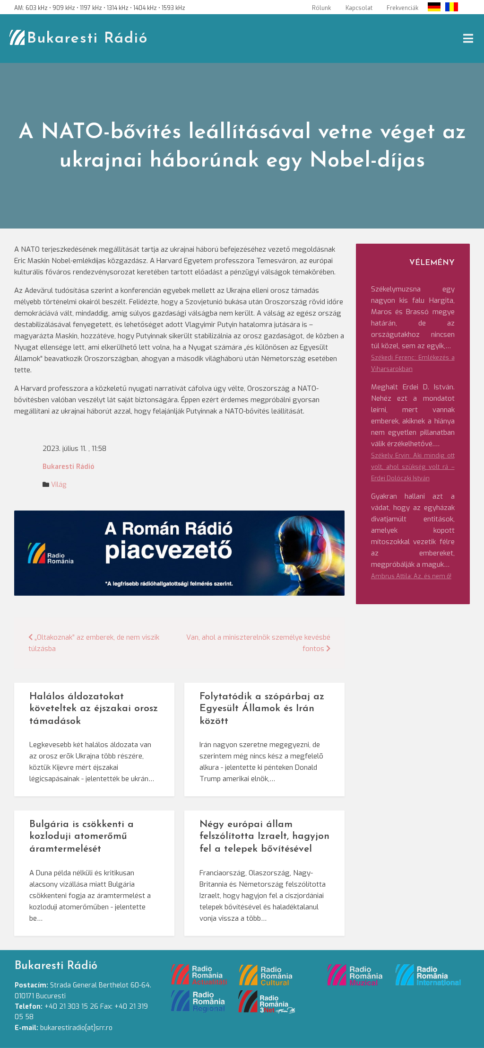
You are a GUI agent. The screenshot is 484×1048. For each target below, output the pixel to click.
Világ (58, 484)
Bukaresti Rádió (87, 38)
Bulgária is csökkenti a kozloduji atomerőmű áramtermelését (81, 836)
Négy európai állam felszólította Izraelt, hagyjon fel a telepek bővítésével (264, 836)
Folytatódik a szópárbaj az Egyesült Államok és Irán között (261, 709)
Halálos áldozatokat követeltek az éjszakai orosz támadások (93, 709)
